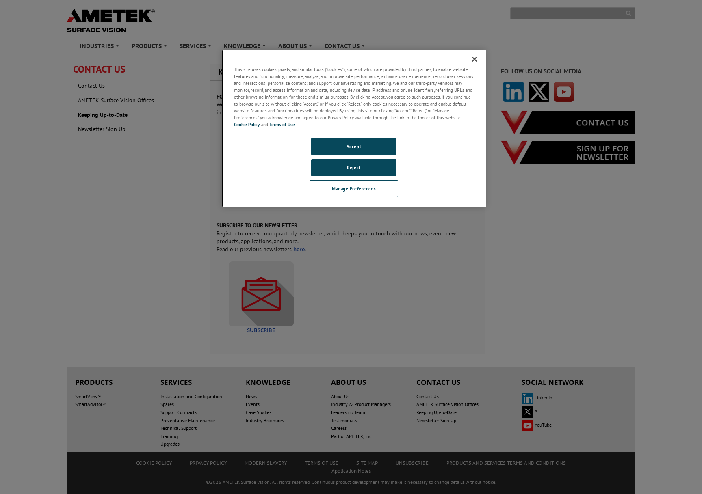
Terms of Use (282, 124)
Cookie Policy (247, 124)
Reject (353, 167)
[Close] (474, 59)
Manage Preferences (354, 189)
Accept (354, 146)
